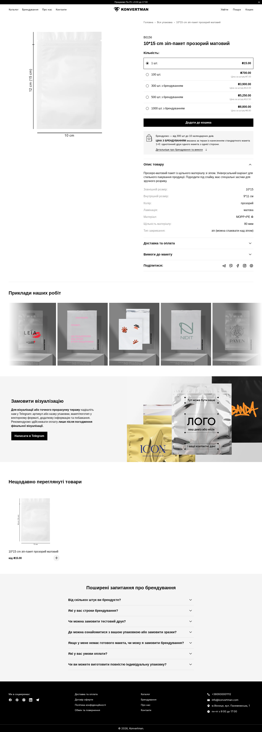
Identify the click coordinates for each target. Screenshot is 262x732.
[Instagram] (245, 266)
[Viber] (231, 266)
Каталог (13, 9)
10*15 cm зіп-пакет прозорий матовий (33, 551)
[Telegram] (224, 266)
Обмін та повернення (87, 710)
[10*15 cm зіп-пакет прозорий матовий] (35, 520)
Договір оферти (84, 699)
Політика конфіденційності (90, 704)
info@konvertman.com (225, 700)
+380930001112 (221, 694)
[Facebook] (238, 266)
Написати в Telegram (29, 435)
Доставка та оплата (86, 694)
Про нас (47, 9)
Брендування (30, 9)
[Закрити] (259, 2)
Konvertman (136, 728)
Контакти (61, 9)
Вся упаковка (164, 22)
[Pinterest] (251, 266)
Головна (148, 22)
